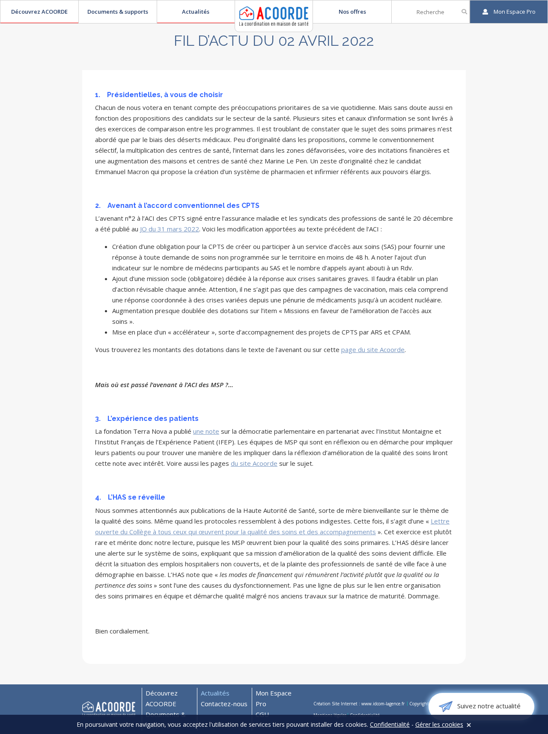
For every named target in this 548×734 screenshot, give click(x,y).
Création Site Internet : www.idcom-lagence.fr (359, 704)
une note (206, 431)
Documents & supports (117, 11)
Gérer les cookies (439, 724)
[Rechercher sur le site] (464, 12)
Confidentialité (390, 724)
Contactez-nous (224, 703)
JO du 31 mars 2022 (169, 229)
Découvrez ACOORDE (39, 11)
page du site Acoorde (373, 349)
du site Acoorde (254, 463)
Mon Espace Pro (274, 698)
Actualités (195, 11)
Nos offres (352, 11)
